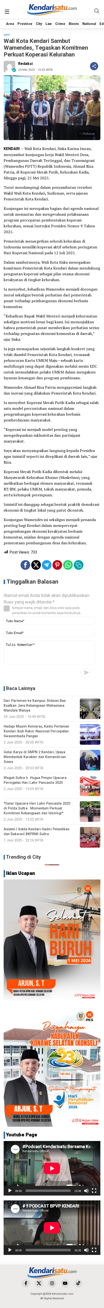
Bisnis (74, 23)
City (39, 23)
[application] (52, 1168)
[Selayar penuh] (94, 1190)
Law (48, 23)
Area (10, 23)
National (89, 23)
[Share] (94, 66)
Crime (60, 23)
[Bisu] (86, 1190)
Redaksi (25, 64)
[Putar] (9, 1190)
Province (24, 23)
